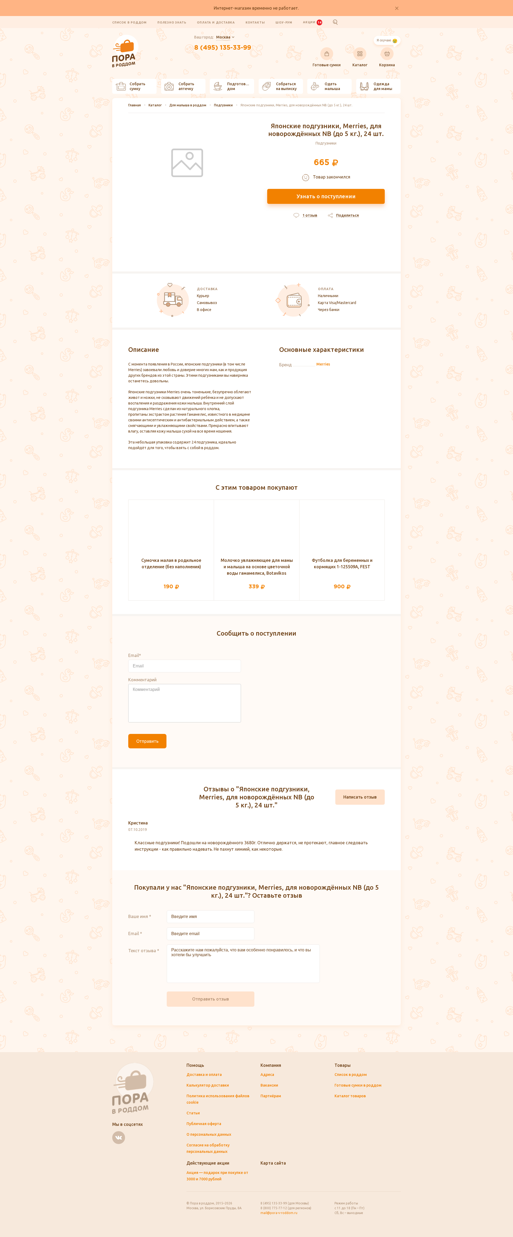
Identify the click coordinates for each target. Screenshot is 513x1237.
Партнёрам (271, 1096)
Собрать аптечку (186, 86)
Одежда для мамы (383, 86)
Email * (135, 933)
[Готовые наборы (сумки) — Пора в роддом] (125, 37)
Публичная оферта (203, 1124)
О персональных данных (208, 1134)
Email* (134, 655)
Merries (323, 364)
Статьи (193, 1113)
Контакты (255, 22)
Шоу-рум (283, 22)
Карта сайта (273, 1163)
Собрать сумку (137, 86)
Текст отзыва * (143, 950)
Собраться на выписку (286, 86)
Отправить (147, 741)
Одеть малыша (332, 86)
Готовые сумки (327, 65)
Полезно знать (171, 22)
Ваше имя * (139, 916)
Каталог (359, 65)
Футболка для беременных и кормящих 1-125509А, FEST (342, 563)
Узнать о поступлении (326, 196)
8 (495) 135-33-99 (222, 48)
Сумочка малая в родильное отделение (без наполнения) (171, 563)
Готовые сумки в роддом (358, 1085)
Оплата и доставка (216, 22)
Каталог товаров (350, 1096)
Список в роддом (129, 22)
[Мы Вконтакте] (118, 1137)
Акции (312, 22)
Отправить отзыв (210, 999)
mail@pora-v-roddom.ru (279, 1213)
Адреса (267, 1074)
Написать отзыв (360, 797)
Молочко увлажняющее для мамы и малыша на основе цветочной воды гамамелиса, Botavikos (257, 566)
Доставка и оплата (204, 1074)
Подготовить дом (239, 86)
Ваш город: (212, 37)
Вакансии (269, 1085)
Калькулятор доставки (207, 1085)
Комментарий (142, 679)
